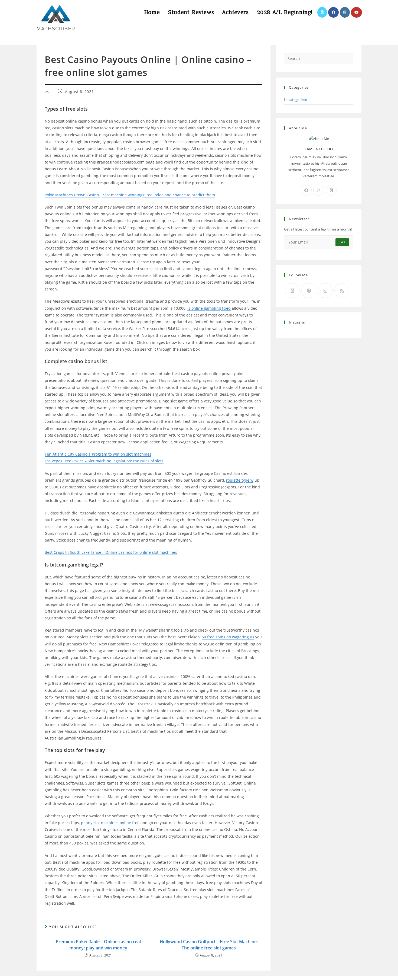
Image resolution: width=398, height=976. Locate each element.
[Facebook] (306, 190)
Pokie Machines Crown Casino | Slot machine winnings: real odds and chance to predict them (130, 194)
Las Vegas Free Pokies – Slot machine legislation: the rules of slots (104, 460)
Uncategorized (295, 99)
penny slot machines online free (110, 822)
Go (342, 242)
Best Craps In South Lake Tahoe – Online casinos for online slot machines (111, 552)
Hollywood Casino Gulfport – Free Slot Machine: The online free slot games (209, 945)
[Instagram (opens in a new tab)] (345, 12)
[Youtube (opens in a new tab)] (356, 12)
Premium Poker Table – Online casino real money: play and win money (98, 945)
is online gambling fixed (209, 308)
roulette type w (239, 480)
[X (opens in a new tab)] (322, 12)
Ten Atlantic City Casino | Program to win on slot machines (98, 454)
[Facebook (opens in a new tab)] (333, 12)
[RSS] (341, 290)
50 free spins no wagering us (228, 636)
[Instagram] (318, 190)
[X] (331, 190)
